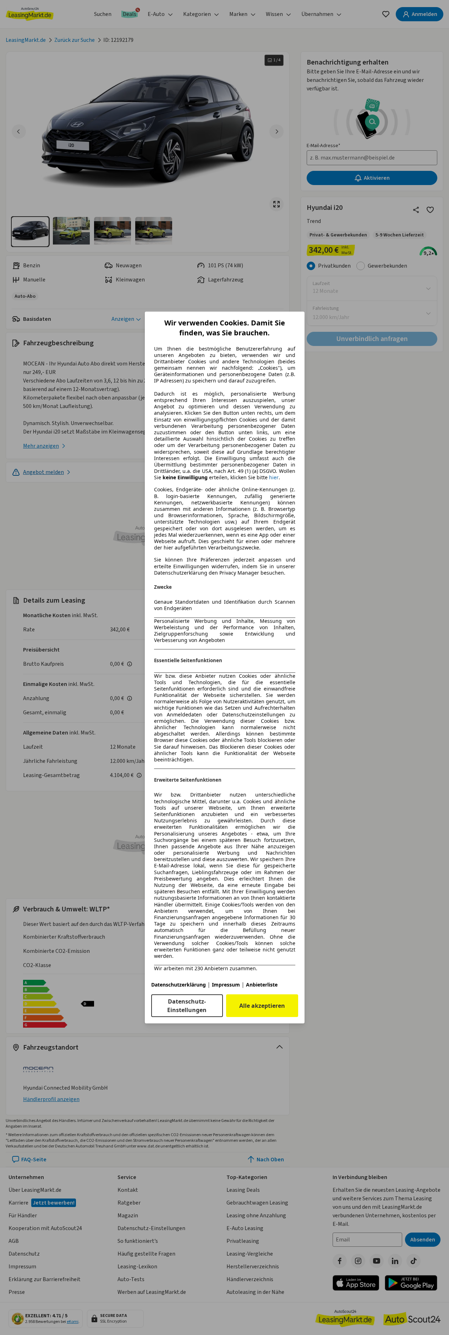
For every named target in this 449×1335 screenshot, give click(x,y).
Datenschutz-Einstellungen (187, 1006)
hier (274, 477)
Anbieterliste (262, 984)
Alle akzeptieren (262, 1006)
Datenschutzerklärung (178, 984)
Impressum (226, 984)
